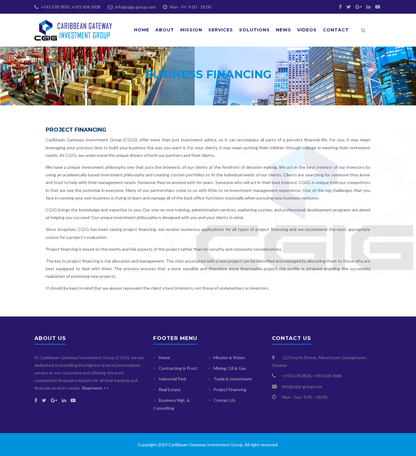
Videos (307, 30)
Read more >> (95, 388)
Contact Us (224, 400)
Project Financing (229, 389)
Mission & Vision (229, 357)
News (283, 30)
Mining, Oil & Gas (229, 368)
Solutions (254, 30)
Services (220, 30)
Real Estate (170, 389)
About (164, 30)
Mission (191, 30)
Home (141, 30)
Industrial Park (172, 378)
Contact (336, 30)
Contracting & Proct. (178, 368)
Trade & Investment (232, 378)
